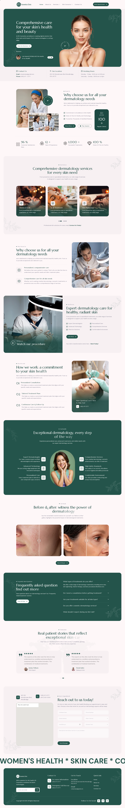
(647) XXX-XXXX (45, 697)
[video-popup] (13, 343)
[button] (101, 4)
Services (55, 4)
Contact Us (78, 4)
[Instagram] (107, 800)
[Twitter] (103, 800)
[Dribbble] (98, 800)
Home (41, 4)
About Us (48, 4)
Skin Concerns (66, 4)
